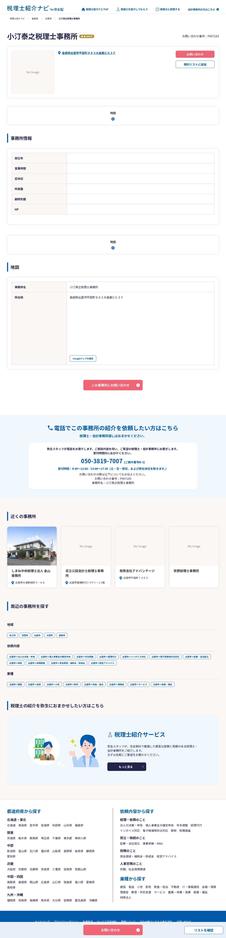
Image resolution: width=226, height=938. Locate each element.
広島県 (45, 882)
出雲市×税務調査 (36, 662)
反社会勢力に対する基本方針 (156, 921)
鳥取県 (11, 882)
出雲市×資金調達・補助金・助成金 (68, 662)
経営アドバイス (167, 856)
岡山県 (34, 882)
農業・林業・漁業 (179, 892)
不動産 (175, 887)
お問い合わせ (195, 54)
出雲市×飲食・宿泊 (93, 684)
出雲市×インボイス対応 (134, 656)
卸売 (148, 887)
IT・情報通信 (190, 887)
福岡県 (11, 900)
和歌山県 (80, 869)
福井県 (45, 851)
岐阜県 (79, 851)
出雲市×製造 (34, 684)
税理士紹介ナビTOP (97, 9)
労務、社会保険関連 (132, 869)
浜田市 (25, 635)
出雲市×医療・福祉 (162, 684)
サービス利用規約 (107, 921)
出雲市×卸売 (72, 684)
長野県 (68, 851)
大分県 (56, 900)
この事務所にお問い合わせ (110, 385)
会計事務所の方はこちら (201, 9)
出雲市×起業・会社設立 (197, 656)
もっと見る (126, 767)
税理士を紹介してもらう (134, 9)
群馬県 (34, 838)
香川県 (79, 882)
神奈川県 (80, 838)
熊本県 (45, 900)
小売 (140, 887)
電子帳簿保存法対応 (155, 830)
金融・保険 (209, 887)
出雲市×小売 (53, 684)
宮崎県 (68, 900)
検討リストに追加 (195, 64)
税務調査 (185, 830)
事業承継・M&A (153, 843)
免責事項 (88, 921)
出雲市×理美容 (116, 684)
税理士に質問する (170, 9)
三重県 (56, 869)
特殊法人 (125, 897)
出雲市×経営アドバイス (102, 662)
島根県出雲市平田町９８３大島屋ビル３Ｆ (89, 53)
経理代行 (196, 825)
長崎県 (34, 900)
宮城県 (45, 825)
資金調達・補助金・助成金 (137, 856)
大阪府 (11, 869)
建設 (123, 887)
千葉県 (56, 838)
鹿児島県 (80, 900)
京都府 (22, 869)
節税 (174, 830)
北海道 (11, 825)
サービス (159, 892)
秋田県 (56, 825)
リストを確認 (203, 930)
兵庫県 (34, 869)
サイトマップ (42, 921)
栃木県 (22, 838)
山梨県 (56, 851)
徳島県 (68, 882)
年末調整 (182, 825)
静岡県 (90, 851)
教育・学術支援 (141, 892)
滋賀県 (68, 869)
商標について (128, 921)
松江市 (12, 635)
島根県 (35, 18)
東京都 (68, 838)
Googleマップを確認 (83, 358)
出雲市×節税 (15, 662)
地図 (113, 113)
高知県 (11, 887)
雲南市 (62, 635)
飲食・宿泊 (161, 887)
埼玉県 (45, 838)
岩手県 (34, 825)
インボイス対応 (130, 830)
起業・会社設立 (130, 843)
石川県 (34, 851)
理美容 (124, 892)
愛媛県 (90, 882)
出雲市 (48, 18)
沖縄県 (93, 900)
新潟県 (11, 851)
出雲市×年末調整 (84, 656)
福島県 (79, 825)
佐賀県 (22, 900)
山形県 (68, 825)
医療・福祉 (201, 892)
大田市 (49, 635)
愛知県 (11, 856)
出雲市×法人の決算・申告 (22, 656)
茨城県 (11, 838)
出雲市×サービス (138, 684)
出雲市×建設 (15, 684)
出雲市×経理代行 (107, 656)
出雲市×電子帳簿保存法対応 (165, 656)
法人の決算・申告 (131, 825)
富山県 (22, 851)
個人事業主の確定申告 (159, 825)
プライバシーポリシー (66, 921)
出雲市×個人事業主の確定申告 (55, 656)
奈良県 (45, 869)
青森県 (22, 825)
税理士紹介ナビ (17, 18)
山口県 (56, 882)
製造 (131, 887)
